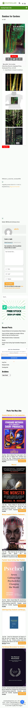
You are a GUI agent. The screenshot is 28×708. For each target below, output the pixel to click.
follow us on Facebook (14, 352)
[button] (14, 349)
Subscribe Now (14, 357)
